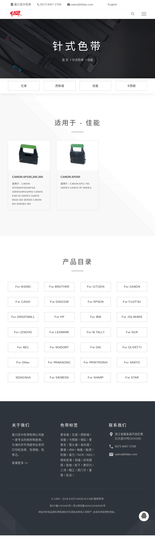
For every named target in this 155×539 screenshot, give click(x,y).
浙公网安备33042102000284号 (89, 506)
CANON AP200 (70, 176)
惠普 (63, 449)
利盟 (63, 454)
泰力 (72, 454)
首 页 (65, 59)
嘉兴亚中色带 (22, 4)
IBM (71, 449)
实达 (69, 475)
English (112, 4)
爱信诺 (64, 434)
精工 (72, 470)
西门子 (82, 470)
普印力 (87, 465)
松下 (78, 465)
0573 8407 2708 (50, 4)
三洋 (63, 470)
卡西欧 (73, 439)
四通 (78, 460)
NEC (90, 454)
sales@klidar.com (81, 4)
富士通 (73, 444)
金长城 (85, 444)
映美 (80, 449)
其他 (69, 465)
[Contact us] (144, 516)
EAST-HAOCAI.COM (81, 499)
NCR (81, 454)
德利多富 (66, 460)
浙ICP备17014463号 (60, 506)
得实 (83, 439)
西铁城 (85, 434)
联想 (88, 449)
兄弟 (75, 434)
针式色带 (78, 59)
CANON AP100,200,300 (27, 176)
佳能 (90, 59)
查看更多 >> (20, 462)
